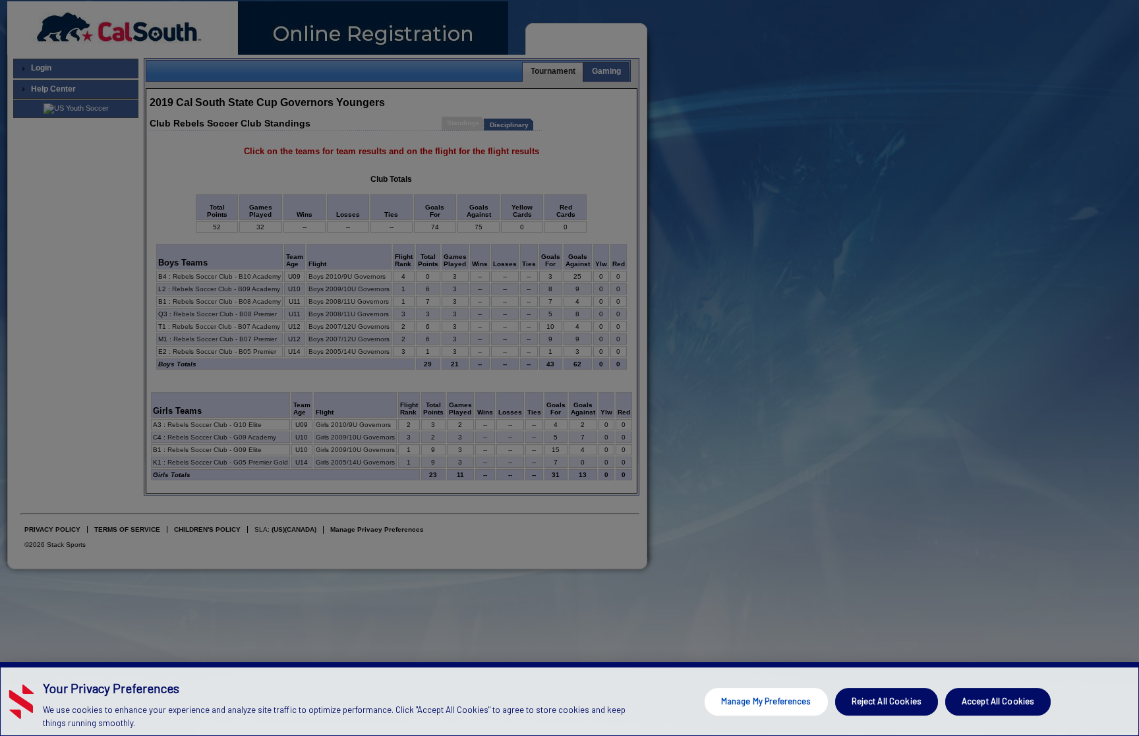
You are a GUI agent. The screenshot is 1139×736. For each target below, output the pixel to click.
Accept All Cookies (998, 701)
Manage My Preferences (766, 701)
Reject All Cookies (886, 701)
